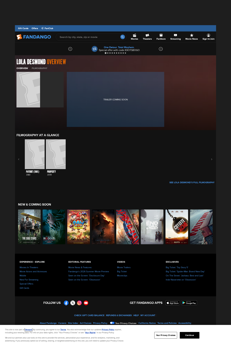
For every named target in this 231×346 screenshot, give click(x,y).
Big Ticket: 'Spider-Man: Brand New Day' (185, 271)
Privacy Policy (100, 323)
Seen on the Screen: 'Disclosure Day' (86, 275)
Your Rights (90, 332)
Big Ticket (122, 271)
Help (136, 315)
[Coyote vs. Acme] (176, 226)
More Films (209, 159)
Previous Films (21, 159)
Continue (189, 335)
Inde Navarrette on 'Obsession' (181, 279)
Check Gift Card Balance (89, 315)
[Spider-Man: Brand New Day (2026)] (127, 226)
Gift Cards (23, 28)
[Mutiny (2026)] (201, 226)
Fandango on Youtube (86, 303)
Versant (28, 329)
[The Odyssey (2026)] (103, 226)
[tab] (105, 53)
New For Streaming (29, 279)
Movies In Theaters (29, 267)
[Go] (122, 37)
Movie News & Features (80, 267)
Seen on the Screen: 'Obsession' (84, 279)
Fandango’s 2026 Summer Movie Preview (88, 271)
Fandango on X (72, 303)
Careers (62, 323)
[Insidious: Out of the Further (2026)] (54, 226)
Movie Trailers (124, 267)
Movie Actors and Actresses (33, 271)
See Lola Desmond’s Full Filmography (191, 182)
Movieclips (122, 275)
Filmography (39, 68)
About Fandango (48, 323)
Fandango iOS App (173, 302)
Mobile (23, 275)
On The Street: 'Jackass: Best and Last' (185, 275)
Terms (63, 329)
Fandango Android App (189, 302)
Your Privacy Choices (125, 323)
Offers (35, 28)
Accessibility (184, 323)
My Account (147, 315)
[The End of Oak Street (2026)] (152, 226)
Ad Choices (85, 323)
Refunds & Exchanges (119, 315)
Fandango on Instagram (79, 303)
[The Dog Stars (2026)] (29, 226)
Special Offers (26, 283)
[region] (115, 335)
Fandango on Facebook (66, 303)
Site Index (73, 323)
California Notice (147, 323)
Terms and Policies (167, 323)
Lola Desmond (31, 62)
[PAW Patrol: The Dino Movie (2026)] (78, 226)
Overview (22, 68)
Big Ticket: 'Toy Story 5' (177, 267)
